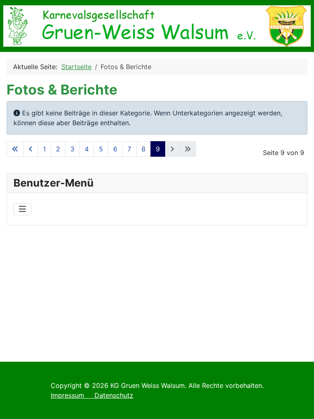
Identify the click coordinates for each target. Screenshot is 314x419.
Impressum (72, 395)
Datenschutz (113, 395)
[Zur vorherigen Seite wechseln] (30, 149)
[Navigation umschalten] (22, 209)
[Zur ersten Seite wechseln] (15, 149)
